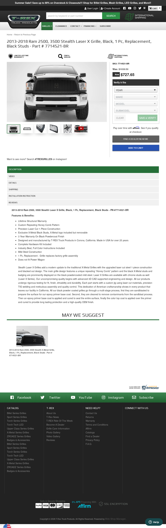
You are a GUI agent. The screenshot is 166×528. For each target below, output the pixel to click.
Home (9, 34)
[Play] (81, 128)
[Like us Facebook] (124, 8)
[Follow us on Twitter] (139, 8)
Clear (120, 117)
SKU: (115, 63)
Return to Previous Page (25, 34)
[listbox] (135, 90)
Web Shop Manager (115, 518)
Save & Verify (147, 117)
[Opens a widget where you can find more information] (154, 522)
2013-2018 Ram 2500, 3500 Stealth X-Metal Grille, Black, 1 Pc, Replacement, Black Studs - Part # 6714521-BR (32, 353)
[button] (83, 15)
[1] (134, 154)
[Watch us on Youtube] (129, 8)
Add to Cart (135, 148)
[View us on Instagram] (135, 8)
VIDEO (12, 176)
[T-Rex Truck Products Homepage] (24, 18)
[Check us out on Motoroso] (145, 8)
